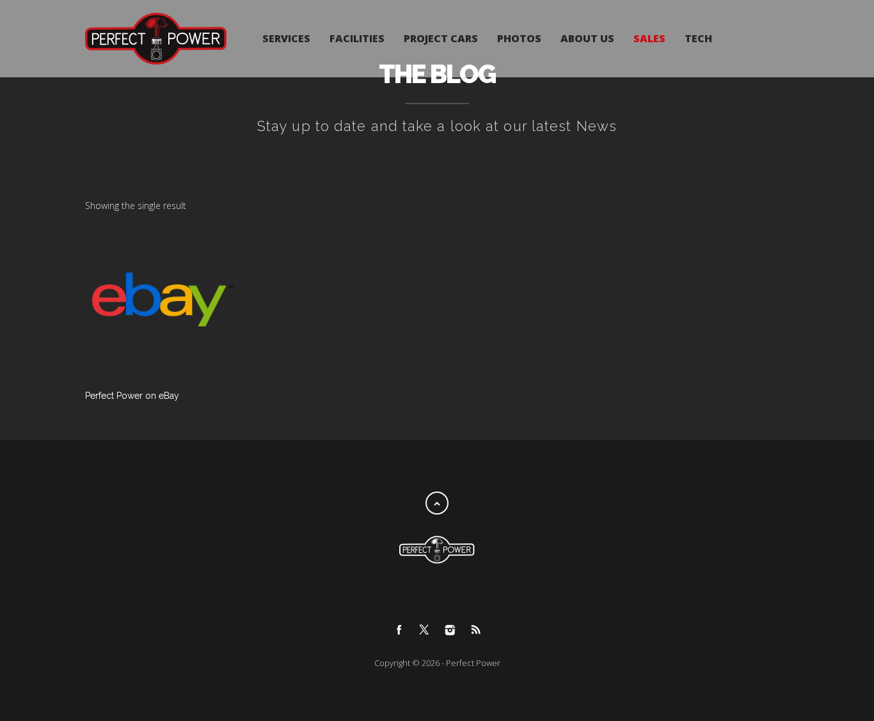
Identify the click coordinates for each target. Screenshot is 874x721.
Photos (519, 38)
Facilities (357, 38)
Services (286, 38)
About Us (587, 38)
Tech (698, 38)
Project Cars (441, 38)
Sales (649, 38)
